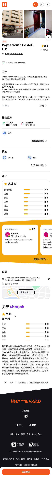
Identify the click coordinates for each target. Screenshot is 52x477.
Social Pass (37, 434)
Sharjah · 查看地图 (14, 53)
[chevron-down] (15, 316)
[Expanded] (6, 383)
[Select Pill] (35, 4)
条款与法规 (20, 459)
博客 (12, 434)
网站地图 (18, 465)
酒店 (23, 434)
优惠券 (29, 459)
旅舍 (4, 42)
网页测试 (45, 459)
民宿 (28, 434)
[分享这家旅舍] (48, 37)
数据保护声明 (8, 459)
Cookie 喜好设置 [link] (30, 465)
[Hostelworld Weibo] (26, 416)
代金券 (37, 459)
